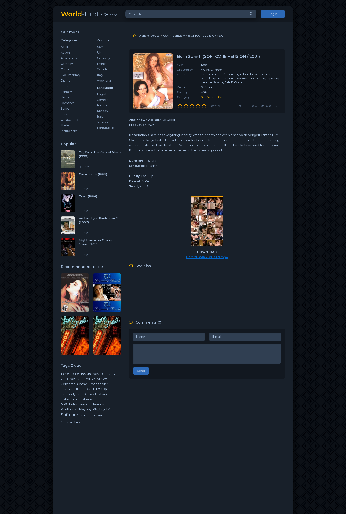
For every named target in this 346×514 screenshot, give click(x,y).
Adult (64, 47)
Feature (67, 389)
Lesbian (101, 394)
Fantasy (66, 92)
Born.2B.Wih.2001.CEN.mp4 (207, 257)
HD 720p (99, 389)
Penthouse (69, 409)
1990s (86, 374)
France (101, 64)
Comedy (67, 64)
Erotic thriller (98, 384)
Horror (65, 97)
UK (99, 52)
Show (65, 114)
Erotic (65, 86)
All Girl (90, 379)
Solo (83, 415)
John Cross (85, 394)
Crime (65, 69)
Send (141, 371)
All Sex (102, 379)
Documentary (70, 75)
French (102, 105)
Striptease (95, 415)
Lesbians (85, 399)
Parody (98, 404)
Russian (102, 111)
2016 (103, 374)
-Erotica (89, 14)
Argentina (104, 80)
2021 (81, 379)
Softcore (69, 414)
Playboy (85, 409)
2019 (72, 379)
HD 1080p (82, 389)
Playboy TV (101, 409)
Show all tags (71, 422)
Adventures (69, 58)
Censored (68, 384)
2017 (112, 374)
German (102, 100)
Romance (68, 103)
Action (65, 52)
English (102, 94)
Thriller (65, 125)
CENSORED (69, 120)
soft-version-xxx (212, 97)
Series (65, 108)
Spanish (102, 122)
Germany (103, 58)
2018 (64, 379)
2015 (95, 374)
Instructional (69, 131)
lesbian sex (69, 399)
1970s (65, 374)
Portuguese (105, 128)
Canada (102, 69)
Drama (65, 80)
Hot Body (68, 394)
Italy (100, 75)
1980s (75, 374)
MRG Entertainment (76, 404)
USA (100, 47)
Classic (82, 384)
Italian (101, 116)
